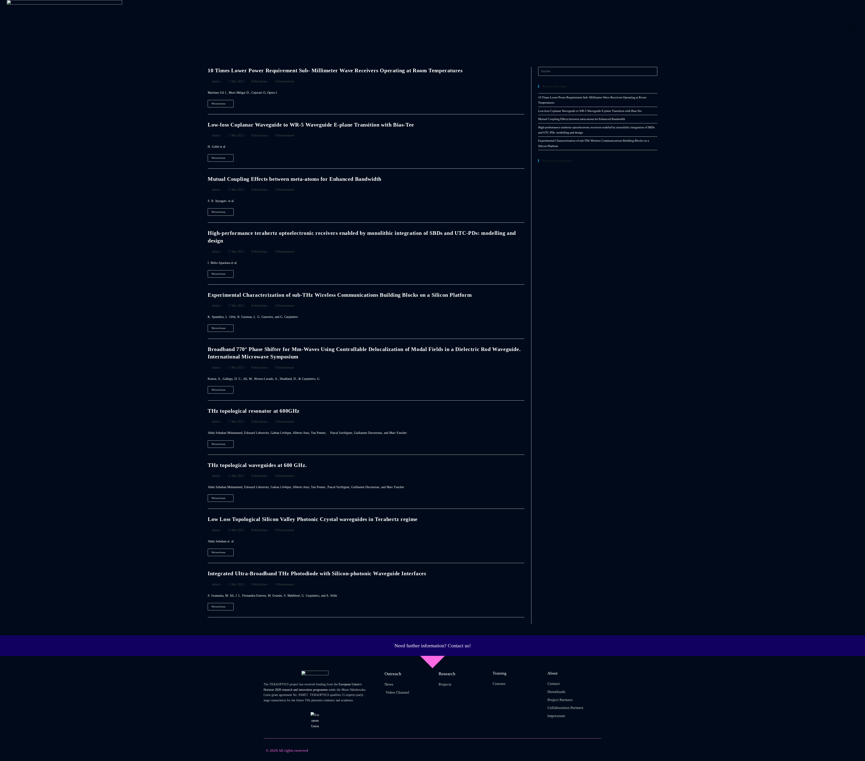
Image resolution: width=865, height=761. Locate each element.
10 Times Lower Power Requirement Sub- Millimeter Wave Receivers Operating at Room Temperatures (335, 70)
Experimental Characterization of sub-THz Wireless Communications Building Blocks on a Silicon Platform (340, 295)
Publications (259, 81)
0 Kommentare (284, 81)
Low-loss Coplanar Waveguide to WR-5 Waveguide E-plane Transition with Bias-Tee (311, 125)
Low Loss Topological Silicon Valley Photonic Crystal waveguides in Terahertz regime (313, 519)
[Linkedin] (597, 751)
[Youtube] (577, 751)
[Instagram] (587, 751)
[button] (854, 25)
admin (216, 81)
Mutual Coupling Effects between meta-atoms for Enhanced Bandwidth (294, 179)
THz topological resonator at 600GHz (254, 411)
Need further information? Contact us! (432, 645)
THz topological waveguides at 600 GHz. (257, 465)
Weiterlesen (223, 102)
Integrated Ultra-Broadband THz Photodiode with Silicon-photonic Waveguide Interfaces (317, 573)
